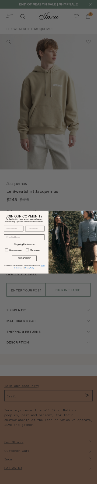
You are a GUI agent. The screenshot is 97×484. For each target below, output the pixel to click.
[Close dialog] (94, 213)
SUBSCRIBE (24, 258)
